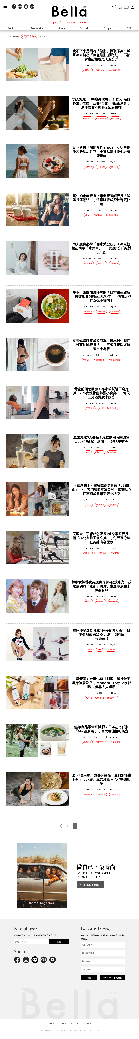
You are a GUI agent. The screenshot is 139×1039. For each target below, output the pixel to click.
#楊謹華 (88, 505)
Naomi (88, 693)
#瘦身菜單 (88, 263)
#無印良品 (87, 742)
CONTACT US (66, 1024)
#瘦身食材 (101, 312)
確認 (89, 977)
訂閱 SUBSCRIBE (90, 885)
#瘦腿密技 (114, 312)
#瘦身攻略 (100, 70)
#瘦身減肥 (88, 794)
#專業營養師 (99, 360)
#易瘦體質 (88, 312)
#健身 (99, 650)
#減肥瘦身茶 (101, 742)
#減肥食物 (88, 167)
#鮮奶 (87, 215)
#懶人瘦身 (115, 118)
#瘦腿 (90, 650)
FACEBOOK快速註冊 (112, 977)
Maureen (89, 65)
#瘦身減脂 (115, 742)
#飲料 (88, 698)
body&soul (113, 65)
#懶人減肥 (114, 167)
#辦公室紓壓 (88, 553)
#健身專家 (102, 553)
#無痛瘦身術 (114, 70)
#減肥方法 (87, 70)
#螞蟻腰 (86, 360)
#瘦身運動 (90, 408)
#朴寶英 (88, 601)
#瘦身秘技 (101, 263)
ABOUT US (52, 1024)
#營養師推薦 (114, 360)
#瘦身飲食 (87, 118)
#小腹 (101, 408)
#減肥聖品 (101, 167)
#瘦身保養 (115, 553)
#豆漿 (88, 452)
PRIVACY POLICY (83, 1024)
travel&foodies (113, 693)
